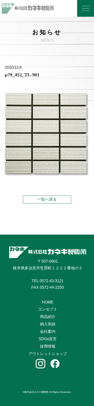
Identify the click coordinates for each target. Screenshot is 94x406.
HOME (48, 302)
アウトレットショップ (47, 354)
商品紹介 (47, 317)
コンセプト (47, 309)
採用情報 (47, 346)
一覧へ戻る (47, 199)
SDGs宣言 (48, 339)
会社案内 (47, 331)
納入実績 (47, 324)
